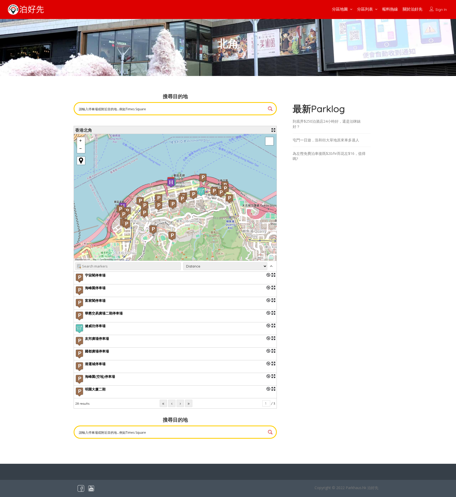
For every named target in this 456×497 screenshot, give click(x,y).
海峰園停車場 (95, 288)
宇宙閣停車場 (95, 275)
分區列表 (365, 9)
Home (211, 54)
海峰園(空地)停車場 (100, 376)
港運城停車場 (95, 364)
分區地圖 (340, 9)
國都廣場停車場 (97, 351)
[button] (158, 206)
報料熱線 (390, 9)
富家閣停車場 (95, 300)
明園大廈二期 (95, 389)
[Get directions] (268, 275)
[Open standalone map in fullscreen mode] (273, 130)
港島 (225, 54)
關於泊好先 (412, 9)
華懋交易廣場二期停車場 (104, 313)
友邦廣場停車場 (97, 338)
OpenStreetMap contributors (111, 259)
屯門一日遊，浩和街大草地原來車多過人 (326, 139)
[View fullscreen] (269, 141)
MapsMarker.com (82, 259)
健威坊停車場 (95, 326)
